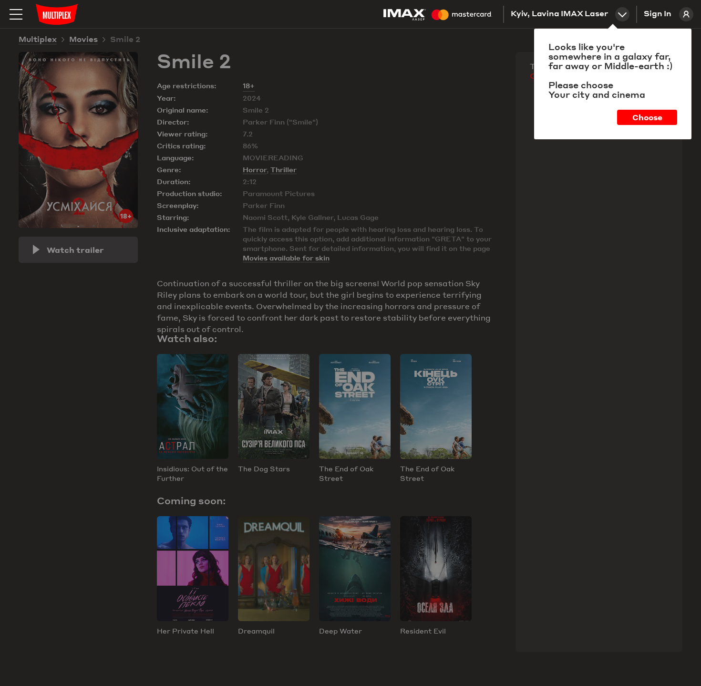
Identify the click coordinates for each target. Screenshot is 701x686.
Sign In (657, 14)
